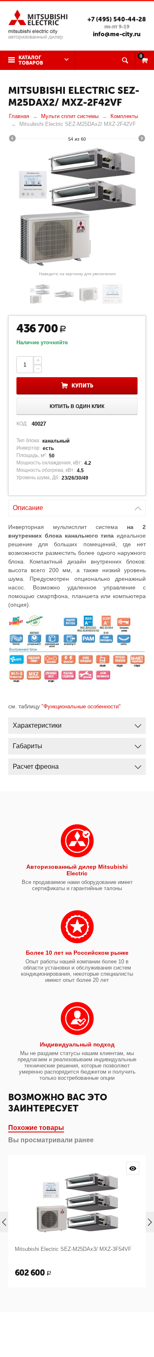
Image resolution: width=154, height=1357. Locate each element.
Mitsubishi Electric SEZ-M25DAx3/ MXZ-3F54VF (73, 1249)
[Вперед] (142, 139)
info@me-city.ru (116, 34)
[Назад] (12, 139)
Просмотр (132, 1168)
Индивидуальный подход (77, 1044)
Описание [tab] (28, 507)
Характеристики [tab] (37, 725)
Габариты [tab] (27, 745)
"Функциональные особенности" (81, 706)
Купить (82, 386)
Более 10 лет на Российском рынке (77, 952)
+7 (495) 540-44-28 (116, 19)
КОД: (22, 424)
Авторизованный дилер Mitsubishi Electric (77, 870)
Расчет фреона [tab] (36, 766)
